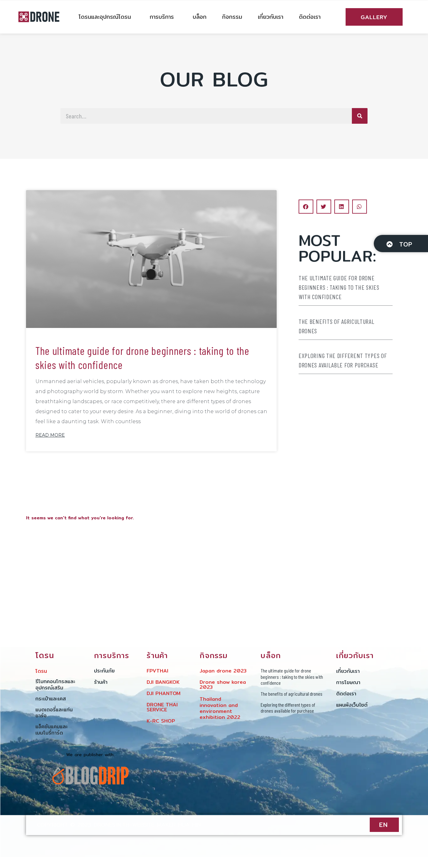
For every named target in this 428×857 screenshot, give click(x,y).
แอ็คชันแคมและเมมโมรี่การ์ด (51, 729)
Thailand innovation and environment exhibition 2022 (220, 708)
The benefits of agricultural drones (336, 326)
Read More (50, 435)
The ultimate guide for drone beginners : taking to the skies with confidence (142, 357)
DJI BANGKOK (163, 682)
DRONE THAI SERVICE (162, 707)
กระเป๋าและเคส (50, 699)
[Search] (360, 116)
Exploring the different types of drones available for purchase (343, 360)
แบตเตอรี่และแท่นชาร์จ (54, 712)
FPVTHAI (157, 671)
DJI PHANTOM (163, 693)
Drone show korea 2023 (223, 684)
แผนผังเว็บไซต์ (352, 705)
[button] (306, 207)
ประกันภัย (104, 671)
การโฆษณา (348, 682)
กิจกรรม (232, 16)
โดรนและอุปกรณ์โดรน (105, 16)
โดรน (41, 671)
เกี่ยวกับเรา (270, 16)
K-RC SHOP (161, 721)
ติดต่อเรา (310, 16)
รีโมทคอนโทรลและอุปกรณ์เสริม (55, 684)
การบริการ (162, 16)
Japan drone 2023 (223, 671)
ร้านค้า (100, 682)
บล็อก (199, 16)
